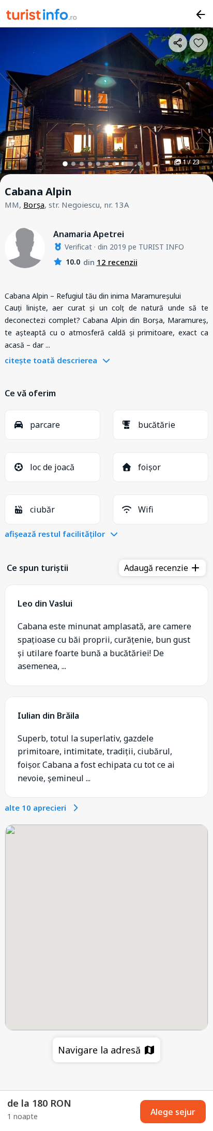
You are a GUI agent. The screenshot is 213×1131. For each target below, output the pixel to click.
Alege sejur (172, 1112)
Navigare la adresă (100, 1050)
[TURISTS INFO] (42, 16)
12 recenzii (117, 262)
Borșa (33, 204)
